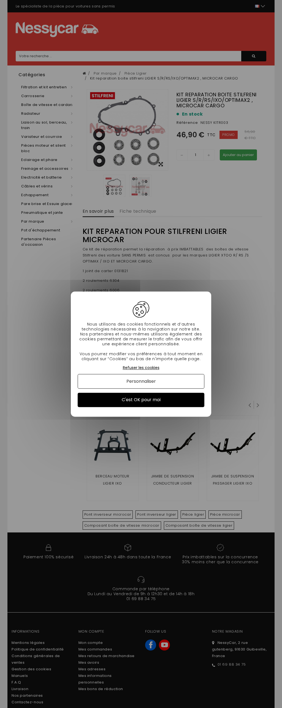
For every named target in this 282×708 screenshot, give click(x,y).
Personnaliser (141, 381)
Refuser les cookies (141, 367)
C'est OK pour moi (141, 400)
